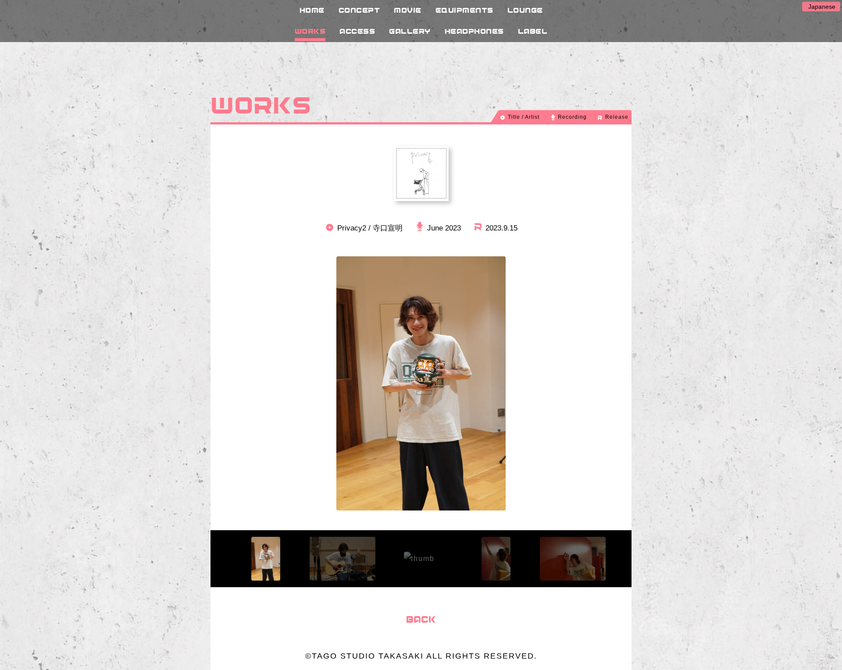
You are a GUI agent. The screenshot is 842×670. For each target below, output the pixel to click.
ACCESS (357, 31)
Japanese (821, 6)
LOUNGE (525, 10)
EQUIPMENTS (464, 10)
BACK (421, 619)
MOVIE (407, 10)
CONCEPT (359, 10)
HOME (312, 10)
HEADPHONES (474, 31)
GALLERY (410, 31)
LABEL (533, 31)
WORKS (310, 31)
